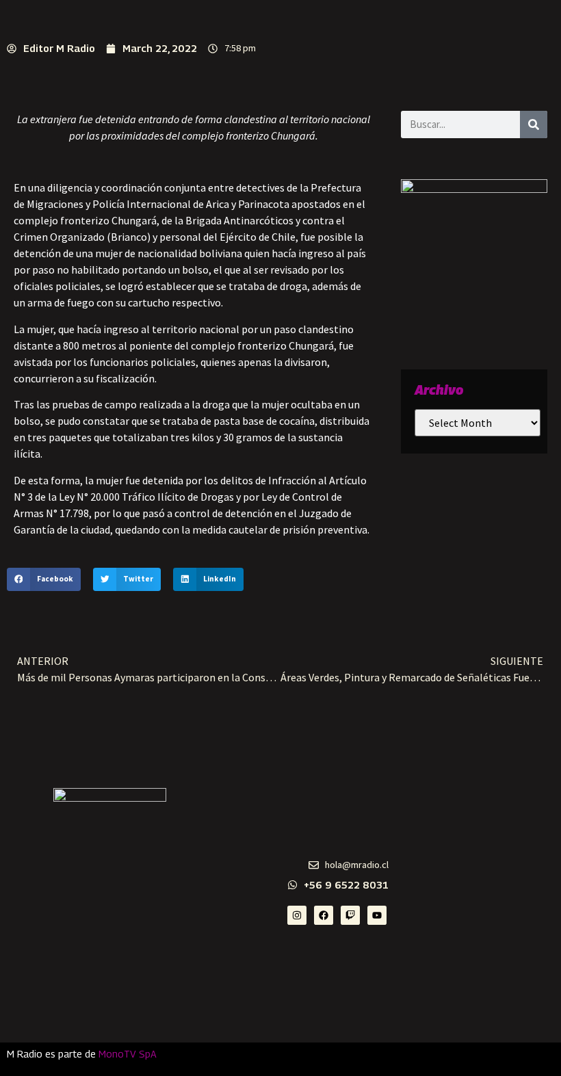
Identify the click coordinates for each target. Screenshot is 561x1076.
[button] (44, 579)
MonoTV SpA (128, 1054)
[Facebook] (323, 915)
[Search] (533, 124)
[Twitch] (350, 915)
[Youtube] (377, 915)
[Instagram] (296, 915)
